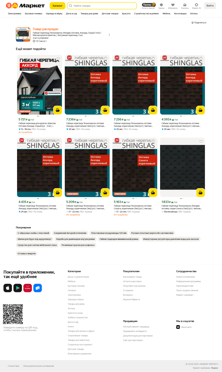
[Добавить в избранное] (58, 59)
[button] (197, 327)
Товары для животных (79, 340)
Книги (71, 326)
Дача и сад (73, 322)
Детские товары (76, 349)
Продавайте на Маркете (135, 331)
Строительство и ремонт (80, 344)
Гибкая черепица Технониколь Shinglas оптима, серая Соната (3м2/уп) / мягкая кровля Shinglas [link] (181, 207)
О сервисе (128, 290)
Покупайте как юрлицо (134, 286)
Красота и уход (75, 313)
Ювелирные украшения (79, 353)
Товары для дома (76, 304)
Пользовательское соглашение (38, 366)
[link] (33, 233)
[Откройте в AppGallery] (27, 292)
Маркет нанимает (185, 295)
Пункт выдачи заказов (187, 290)
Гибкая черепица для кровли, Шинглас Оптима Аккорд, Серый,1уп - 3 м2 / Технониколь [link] (37, 124)
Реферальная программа (188, 281)
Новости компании (185, 277)
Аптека (71, 308)
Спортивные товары (78, 335)
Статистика (13, 366)
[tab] (14, 13)
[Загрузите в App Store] (7, 292)
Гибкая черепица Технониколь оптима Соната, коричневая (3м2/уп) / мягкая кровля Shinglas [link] (132, 207)
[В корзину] (57, 110)
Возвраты (128, 295)
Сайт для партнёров (133, 340)
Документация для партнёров (138, 336)
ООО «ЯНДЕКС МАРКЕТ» (206, 364)
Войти (210, 5)
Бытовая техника (76, 286)
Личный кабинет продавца (136, 326)
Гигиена (72, 290)
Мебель (72, 281)
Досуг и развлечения (78, 277)
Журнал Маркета (131, 299)
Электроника (74, 295)
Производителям (184, 286)
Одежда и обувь (76, 299)
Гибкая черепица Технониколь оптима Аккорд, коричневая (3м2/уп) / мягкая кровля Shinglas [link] (85, 124)
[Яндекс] (214, 368)
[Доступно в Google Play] (17, 292)
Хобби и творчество (78, 317)
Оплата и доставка (132, 281)
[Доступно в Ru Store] (37, 292)
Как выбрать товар (132, 277)
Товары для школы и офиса (81, 331)
